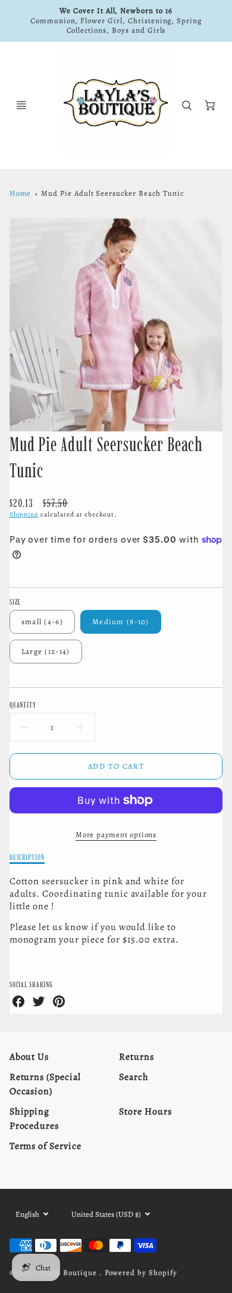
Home (21, 193)
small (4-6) (42, 621)
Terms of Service (45, 1146)
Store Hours (145, 1111)
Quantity (23, 704)
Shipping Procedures (34, 1118)
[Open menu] (21, 105)
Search (134, 1077)
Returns (136, 1056)
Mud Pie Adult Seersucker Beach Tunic (112, 193)
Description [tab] (27, 857)
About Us (29, 1056)
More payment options (116, 834)
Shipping (24, 514)
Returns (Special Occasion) (45, 1084)
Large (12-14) (45, 651)
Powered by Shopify (141, 1272)
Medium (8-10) (120, 621)
